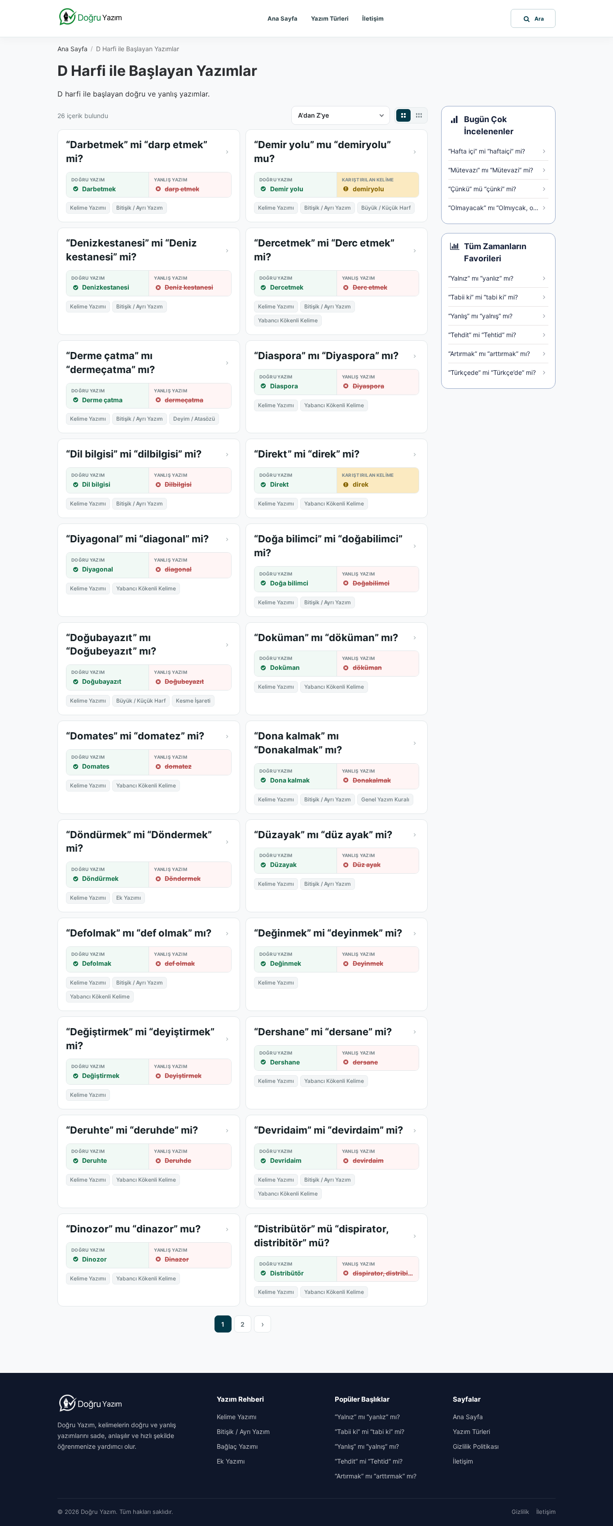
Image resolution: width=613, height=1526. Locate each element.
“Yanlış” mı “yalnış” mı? (367, 1446)
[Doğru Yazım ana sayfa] (91, 17)
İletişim (373, 18)
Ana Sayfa (282, 18)
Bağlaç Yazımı (237, 1446)
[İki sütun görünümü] (403, 115)
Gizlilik (520, 1511)
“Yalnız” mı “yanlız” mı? (367, 1416)
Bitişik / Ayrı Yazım (243, 1431)
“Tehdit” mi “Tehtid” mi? (369, 1461)
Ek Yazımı (231, 1461)
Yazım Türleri (330, 18)
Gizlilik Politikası (476, 1446)
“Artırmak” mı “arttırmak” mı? (375, 1476)
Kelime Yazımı (236, 1416)
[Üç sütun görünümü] (419, 115)
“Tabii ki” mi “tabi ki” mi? (369, 1431)
